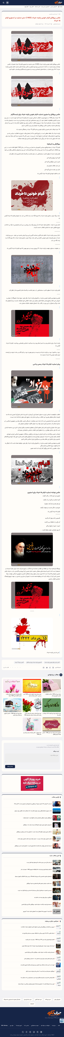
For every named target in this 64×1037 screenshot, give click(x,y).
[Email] (43, 667)
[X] (53, 667)
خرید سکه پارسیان (27, 999)
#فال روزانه (32, 6)
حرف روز (12, 1025)
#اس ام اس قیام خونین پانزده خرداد (52, 662)
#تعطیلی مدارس (53, 6)
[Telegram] (47, 667)
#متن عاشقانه (37, 6)
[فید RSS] (23, 1032)
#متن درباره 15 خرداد (19, 662)
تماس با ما (26, 1025)
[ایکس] (37, 1032)
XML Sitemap (4, 1025)
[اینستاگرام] (30, 1032)
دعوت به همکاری (35, 1025)
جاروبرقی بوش (57, 999)
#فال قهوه (26, 6)
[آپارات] (41, 1032)
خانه (59, 14)
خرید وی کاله (48, 999)
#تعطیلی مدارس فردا (45, 6)
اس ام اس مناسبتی (53, 14)
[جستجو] (3, 2)
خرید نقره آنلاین (38, 999)
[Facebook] (50, 667)
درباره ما (54, 1025)
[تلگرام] (33, 1032)
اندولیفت (32, 1004)
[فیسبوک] (26, 1032)
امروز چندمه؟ (19, 1025)
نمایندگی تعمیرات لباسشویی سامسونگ (12, 999)
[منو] (7, 2)
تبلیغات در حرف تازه (45, 1025)
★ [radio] (10, 668)
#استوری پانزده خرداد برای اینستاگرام (34, 662)
